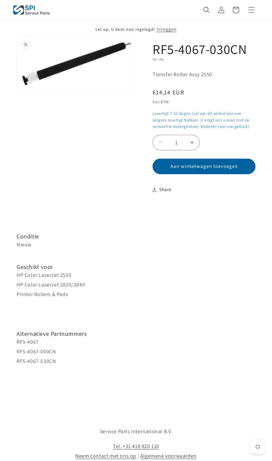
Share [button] (165, 189)
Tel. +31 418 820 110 (136, 446)
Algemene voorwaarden (168, 455)
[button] (206, 10)
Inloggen (167, 29)
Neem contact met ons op (105, 455)
